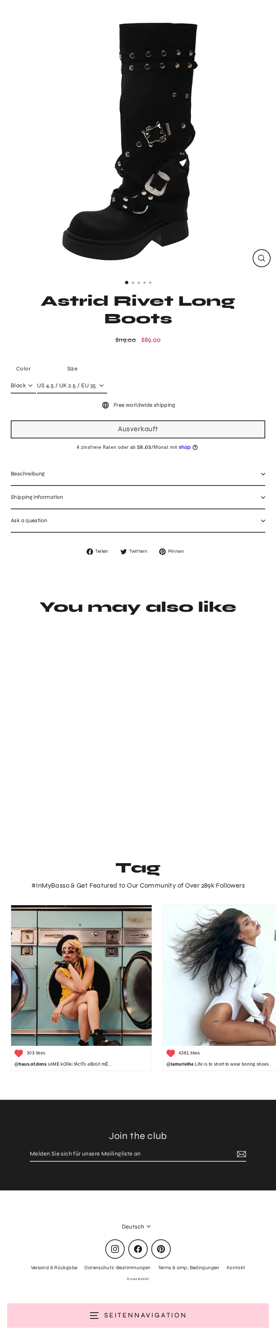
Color (23, 368)
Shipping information (37, 497)
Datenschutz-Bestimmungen (117, 1268)
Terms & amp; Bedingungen (189, 1268)
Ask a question (29, 520)
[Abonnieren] (240, 1154)
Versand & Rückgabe (54, 1268)
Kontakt (236, 1268)
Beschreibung (28, 473)
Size (72, 368)
